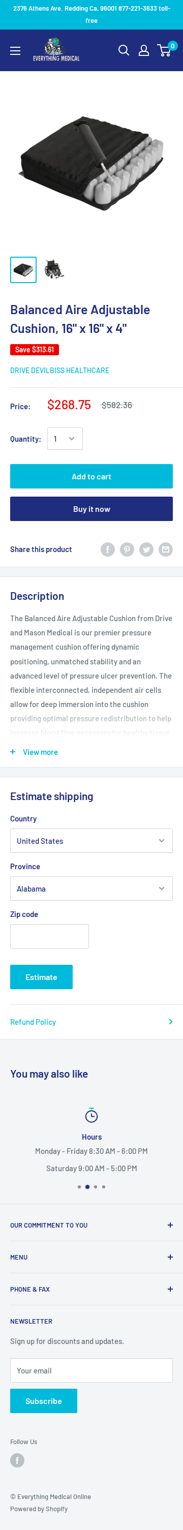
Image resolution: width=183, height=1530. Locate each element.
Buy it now (91, 508)
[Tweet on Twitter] (146, 549)
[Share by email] (166, 549)
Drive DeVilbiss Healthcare (59, 370)
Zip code (24, 914)
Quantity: (25, 438)
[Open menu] (15, 51)
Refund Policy (33, 1021)
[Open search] (124, 50)
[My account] (144, 50)
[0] (164, 50)
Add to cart (91, 476)
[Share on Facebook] (108, 549)
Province (25, 866)
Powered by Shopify (39, 1509)
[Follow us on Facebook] (17, 1460)
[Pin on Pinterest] (127, 549)
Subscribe (43, 1400)
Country (23, 818)
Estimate (41, 977)
